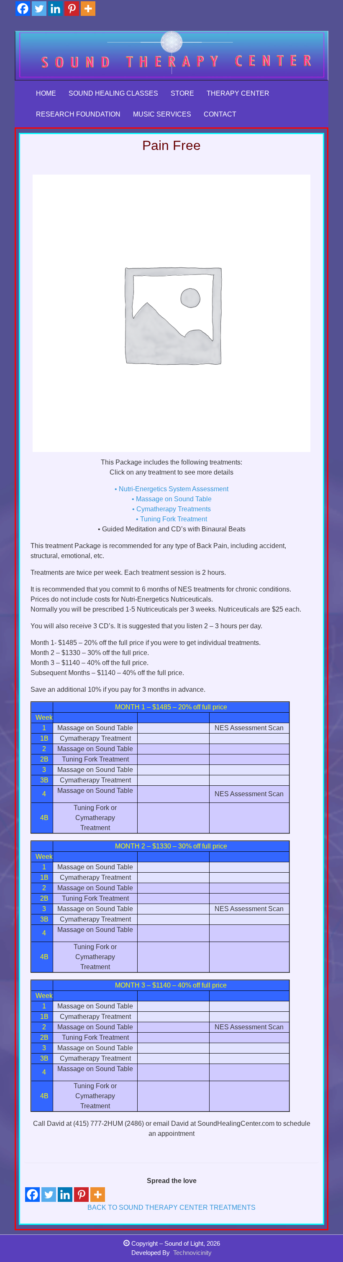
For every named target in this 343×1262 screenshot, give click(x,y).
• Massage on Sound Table (172, 499)
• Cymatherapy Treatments (171, 509)
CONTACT (220, 114)
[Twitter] (39, 8)
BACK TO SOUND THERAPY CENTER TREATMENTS (171, 1207)
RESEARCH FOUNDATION (78, 114)
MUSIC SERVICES (162, 114)
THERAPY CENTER (238, 93)
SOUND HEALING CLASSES (113, 93)
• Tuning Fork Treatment (171, 519)
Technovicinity (192, 1252)
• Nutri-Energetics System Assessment (171, 489)
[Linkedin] (55, 8)
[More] (88, 8)
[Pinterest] (71, 8)
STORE (182, 93)
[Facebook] (22, 8)
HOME (46, 93)
